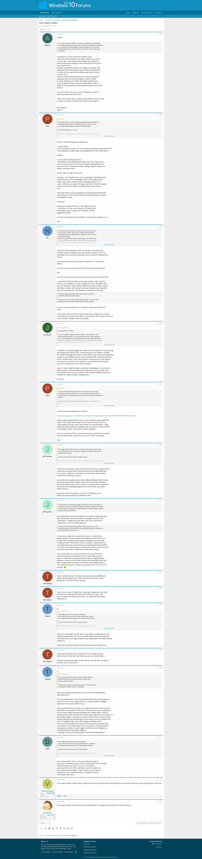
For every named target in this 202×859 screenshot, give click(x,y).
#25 (161, 384)
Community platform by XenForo (101, 857)
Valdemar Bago (47, 791)
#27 (161, 500)
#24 (161, 323)
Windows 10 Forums (90, 850)
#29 (161, 588)
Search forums (52, 16)
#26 (161, 445)
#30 (161, 605)
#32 (161, 668)
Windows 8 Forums (90, 847)
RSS (160, 847)
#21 (161, 34)
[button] (63, 12)
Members (58, 12)
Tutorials (86, 844)
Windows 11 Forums (90, 853)
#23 (161, 227)
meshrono (47, 813)
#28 (161, 572)
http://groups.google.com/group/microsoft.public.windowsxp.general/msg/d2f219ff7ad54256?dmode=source (97, 416)
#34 (161, 780)
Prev (42, 29)
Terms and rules (57, 852)
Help (75, 852)
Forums (46, 12)
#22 (161, 115)
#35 (161, 801)
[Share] (157, 34)
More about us (46, 852)
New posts (42, 16)
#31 (161, 650)
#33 (161, 737)
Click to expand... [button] (109, 136)
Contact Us (158, 844)
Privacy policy (68, 852)
